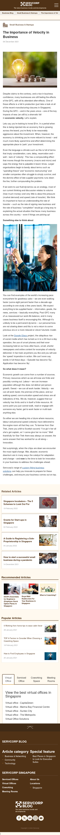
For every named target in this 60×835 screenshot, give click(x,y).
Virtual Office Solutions (17, 718)
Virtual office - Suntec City (18, 710)
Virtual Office (8, 679)
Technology (10, 763)
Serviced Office (21, 679)
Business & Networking (15, 756)
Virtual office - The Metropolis (20, 714)
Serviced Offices (10, 779)
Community (10, 759)
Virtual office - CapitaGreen (19, 702)
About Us (34, 779)
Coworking (7, 787)
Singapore (37, 787)
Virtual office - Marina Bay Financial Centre (27, 706)
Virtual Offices (9, 783)
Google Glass (20, 335)
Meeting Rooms (51, 679)
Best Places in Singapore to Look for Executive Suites (44, 759)
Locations (35, 783)
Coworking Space (36, 679)
